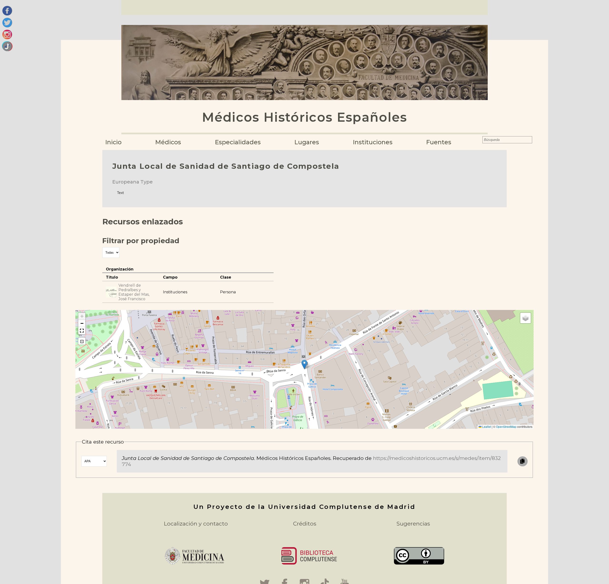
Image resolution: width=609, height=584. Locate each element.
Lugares (306, 142)
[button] (304, 364)
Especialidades (238, 142)
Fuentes (438, 142)
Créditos (304, 523)
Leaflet (486, 427)
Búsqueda (479, 139)
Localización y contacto (196, 523)
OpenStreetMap (506, 427)
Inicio (113, 142)
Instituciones (373, 142)
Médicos (168, 142)
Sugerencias (413, 523)
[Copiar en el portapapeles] (522, 461)
